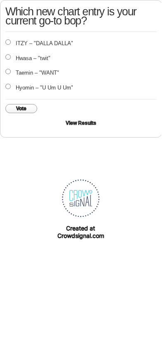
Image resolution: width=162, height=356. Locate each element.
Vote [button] (21, 108)
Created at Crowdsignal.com (80, 232)
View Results (81, 123)
